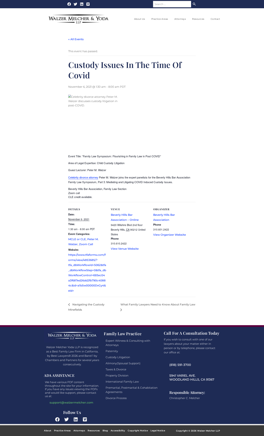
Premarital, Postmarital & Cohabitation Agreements (132, 390)
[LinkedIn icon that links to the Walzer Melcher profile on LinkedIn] (81, 4)
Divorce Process (116, 398)
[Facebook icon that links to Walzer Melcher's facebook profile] (69, 4)
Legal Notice (157, 430)
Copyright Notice (138, 430)
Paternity (112, 351)
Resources (198, 19)
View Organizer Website (169, 234)
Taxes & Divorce (116, 369)
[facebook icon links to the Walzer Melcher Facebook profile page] (58, 419)
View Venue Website (125, 248)
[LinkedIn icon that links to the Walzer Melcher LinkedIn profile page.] (76, 419)
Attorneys (180, 19)
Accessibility (118, 430)
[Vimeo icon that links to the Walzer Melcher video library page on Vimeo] (86, 419)
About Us (139, 19)
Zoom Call (86, 244)
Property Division (117, 375)
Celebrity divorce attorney (83, 177)
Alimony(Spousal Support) (123, 363)
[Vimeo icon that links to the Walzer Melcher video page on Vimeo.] (88, 4)
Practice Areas (159, 19)
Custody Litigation (118, 357)
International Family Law (122, 381)
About (47, 430)
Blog (105, 430)
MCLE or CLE (77, 239)
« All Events (76, 39)
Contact (215, 19)
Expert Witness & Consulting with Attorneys (128, 343)
